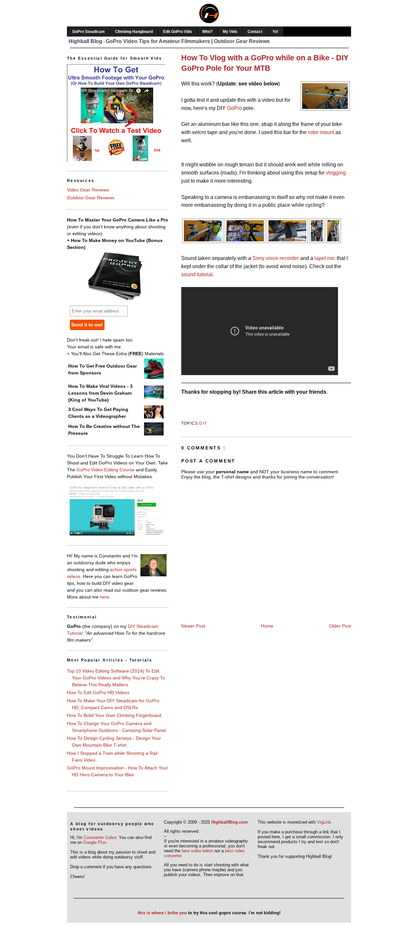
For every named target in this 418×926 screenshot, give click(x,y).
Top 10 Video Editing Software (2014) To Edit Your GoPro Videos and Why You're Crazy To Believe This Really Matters (116, 677)
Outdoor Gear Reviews (90, 197)
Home (267, 626)
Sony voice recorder (275, 258)
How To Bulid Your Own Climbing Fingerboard (114, 715)
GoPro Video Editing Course (105, 469)
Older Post (340, 626)
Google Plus (94, 842)
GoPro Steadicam (88, 31)
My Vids (230, 31)
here (104, 597)
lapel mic (324, 258)
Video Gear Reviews (88, 189)
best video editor (197, 850)
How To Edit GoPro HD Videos (98, 692)
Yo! (275, 31)
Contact (255, 31)
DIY (203, 423)
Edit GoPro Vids (177, 31)
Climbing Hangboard (134, 31)
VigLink (324, 822)
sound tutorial (197, 274)
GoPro (234, 108)
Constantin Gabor (100, 837)
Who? (207, 31)
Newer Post (193, 626)
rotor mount (321, 132)
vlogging (336, 172)
